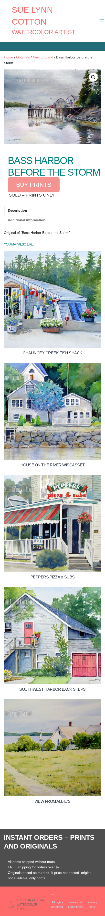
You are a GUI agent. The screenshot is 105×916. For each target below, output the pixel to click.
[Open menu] (102, 20)
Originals (23, 57)
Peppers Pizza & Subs (53, 577)
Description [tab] (17, 210)
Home (8, 57)
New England (43, 57)
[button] (93, 77)
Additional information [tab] (26, 220)
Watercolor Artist (43, 32)
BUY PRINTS (33, 184)
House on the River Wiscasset (53, 465)
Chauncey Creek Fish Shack (52, 353)
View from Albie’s (52, 801)
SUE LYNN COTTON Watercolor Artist (30, 904)
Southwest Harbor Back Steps (52, 689)
